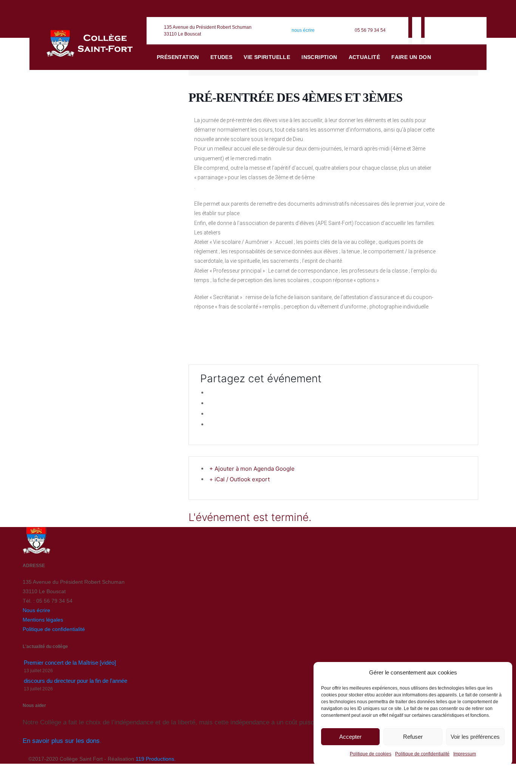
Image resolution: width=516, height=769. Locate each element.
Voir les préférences (475, 736)
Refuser (413, 736)
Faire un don (411, 57)
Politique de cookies (370, 754)
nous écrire (303, 30)
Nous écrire (36, 610)
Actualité (364, 57)
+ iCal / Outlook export (239, 479)
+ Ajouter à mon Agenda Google (252, 468)
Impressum (464, 754)
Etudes (221, 57)
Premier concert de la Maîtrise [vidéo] (70, 662)
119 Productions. (156, 759)
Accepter (350, 736)
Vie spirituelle (267, 57)
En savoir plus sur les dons (61, 740)
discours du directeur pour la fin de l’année (75, 681)
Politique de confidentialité (422, 754)
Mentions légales (43, 620)
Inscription (319, 57)
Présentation (178, 57)
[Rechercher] (470, 57)
